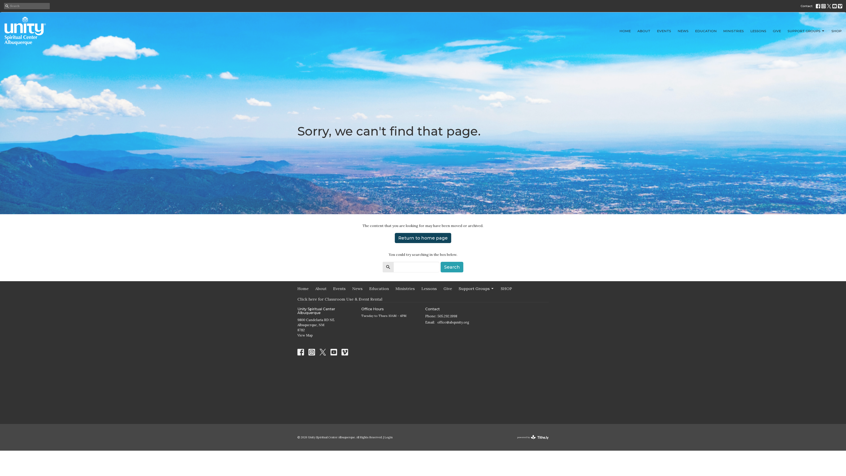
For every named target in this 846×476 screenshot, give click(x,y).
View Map (305, 335)
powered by (530, 441)
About (643, 31)
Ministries (733, 31)
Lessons (758, 31)
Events (664, 31)
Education (706, 31)
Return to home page (423, 238)
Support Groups (804, 31)
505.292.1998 (447, 316)
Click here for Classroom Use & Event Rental (339, 299)
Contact (807, 6)
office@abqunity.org (453, 322)
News (683, 31)
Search (452, 267)
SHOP (836, 31)
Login (388, 437)
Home (625, 31)
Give (777, 31)
